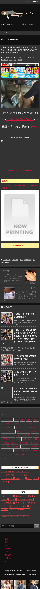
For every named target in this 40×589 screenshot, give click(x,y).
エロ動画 (32, 427)
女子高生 (6, 447)
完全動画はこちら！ (20, 246)
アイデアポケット (9, 513)
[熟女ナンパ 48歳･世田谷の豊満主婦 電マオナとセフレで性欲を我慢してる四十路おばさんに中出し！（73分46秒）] (7, 584)
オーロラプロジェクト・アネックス (15, 516)
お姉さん (31, 423)
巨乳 (4, 450)
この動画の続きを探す (20, 119)
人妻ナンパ (27, 439)
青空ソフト (13, 506)
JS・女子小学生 (8, 475)
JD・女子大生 (7, 478)
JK (22, 420)
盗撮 (16, 454)
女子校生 (34, 443)
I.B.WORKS (7, 420)
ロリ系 (26, 435)
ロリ (34, 57)
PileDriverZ (20, 503)
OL (35, 420)
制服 (35, 439)
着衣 (23, 454)
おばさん (18, 423)
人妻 (18, 439)
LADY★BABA (7, 503)
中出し (34, 435)
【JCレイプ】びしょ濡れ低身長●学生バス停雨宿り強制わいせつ (25, 391)
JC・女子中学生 (8, 471)
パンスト (32, 431)
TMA (4, 506)
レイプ (12, 435)
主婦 (12, 439)
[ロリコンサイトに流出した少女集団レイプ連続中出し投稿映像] (20, 215)
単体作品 (6, 443)
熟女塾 (34, 450)
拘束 (10, 450)
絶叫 (15, 60)
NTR (28, 420)
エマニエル (19, 427)
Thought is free (32, 574)
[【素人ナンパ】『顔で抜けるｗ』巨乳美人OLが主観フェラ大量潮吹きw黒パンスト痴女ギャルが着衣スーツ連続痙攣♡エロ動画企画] (33, 584)
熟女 (16, 450)
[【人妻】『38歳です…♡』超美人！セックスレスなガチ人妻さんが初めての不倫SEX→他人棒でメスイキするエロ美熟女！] (20, 584)
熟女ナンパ (25, 450)
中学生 (5, 439)
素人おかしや (20, 496)
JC (16, 420)
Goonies (23, 506)
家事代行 (15, 447)
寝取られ (25, 447)
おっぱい (6, 423)
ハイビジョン (7, 431)
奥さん (14, 443)
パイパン (20, 431)
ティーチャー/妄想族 (25, 499)
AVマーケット (7, 496)
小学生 (34, 447)
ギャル (5, 482)
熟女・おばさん (22, 471)
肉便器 (20, 60)
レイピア (33, 506)
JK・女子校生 (22, 475)
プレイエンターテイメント (19, 509)
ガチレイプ (27, 57)
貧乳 (35, 454)
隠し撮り (23, 458)
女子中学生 (4, 60)
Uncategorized (17, 39)
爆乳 (4, 454)
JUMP (5, 509)
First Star (31, 496)
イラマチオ (19, 57)
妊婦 (17, 478)
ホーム (5, 39)
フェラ (5, 435)
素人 (10, 60)
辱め (4, 458)
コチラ (33, 126)
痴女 (10, 454)
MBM (4, 499)
